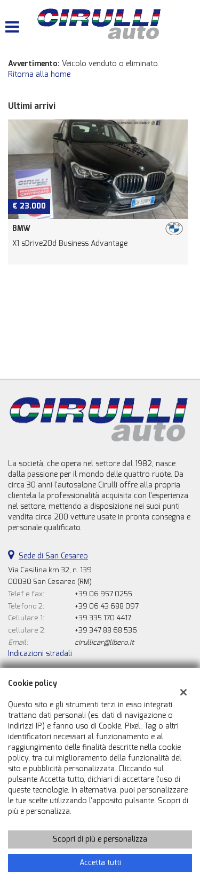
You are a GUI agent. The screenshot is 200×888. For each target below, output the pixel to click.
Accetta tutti (100, 863)
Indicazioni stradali (40, 654)
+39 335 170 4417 (103, 617)
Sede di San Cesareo (53, 556)
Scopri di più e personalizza (100, 839)
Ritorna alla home (39, 74)
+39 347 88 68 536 (106, 630)
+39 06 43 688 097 (107, 606)
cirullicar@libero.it (104, 642)
